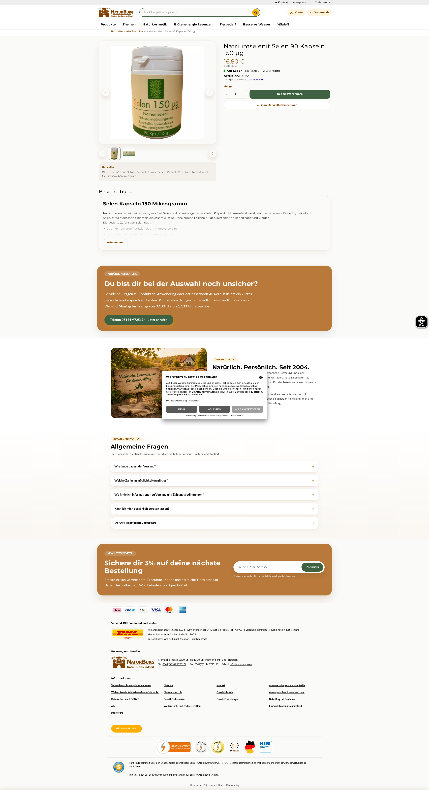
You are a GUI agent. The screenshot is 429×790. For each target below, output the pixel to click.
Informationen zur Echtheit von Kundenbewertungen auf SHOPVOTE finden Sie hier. (174, 775)
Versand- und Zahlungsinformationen (131, 685)
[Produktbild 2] (129, 153)
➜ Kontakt (281, 2)
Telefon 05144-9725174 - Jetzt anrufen (139, 320)
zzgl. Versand (255, 79)
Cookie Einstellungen (228, 699)
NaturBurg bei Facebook (282, 699)
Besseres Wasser (256, 24)
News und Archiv (173, 692)
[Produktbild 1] (114, 153)
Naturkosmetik (155, 24)
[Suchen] (255, 12)
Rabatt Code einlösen (175, 699)
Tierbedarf (228, 24)
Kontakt (221, 685)
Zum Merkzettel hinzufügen (277, 105)
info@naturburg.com (241, 664)
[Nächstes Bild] (209, 92)
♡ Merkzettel (323, 2)
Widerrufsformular (127, 728)
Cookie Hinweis (225, 692)
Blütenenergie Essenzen (193, 24)
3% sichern (312, 567)
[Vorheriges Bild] (105, 92)
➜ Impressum (301, 2)
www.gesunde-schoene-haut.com (286, 692)
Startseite (117, 31)
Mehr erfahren (115, 242)
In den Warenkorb (290, 94)
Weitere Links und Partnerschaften (182, 706)
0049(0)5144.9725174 (174, 664)
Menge (228, 86)
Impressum (117, 713)
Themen (129, 24)
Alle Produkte (134, 31)
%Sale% (283, 24)
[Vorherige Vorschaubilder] (102, 153)
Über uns (168, 685)
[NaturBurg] (116, 12)
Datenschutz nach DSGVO (125, 699)
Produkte (108, 24)
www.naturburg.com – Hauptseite (287, 685)
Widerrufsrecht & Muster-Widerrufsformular (135, 692)
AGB (113, 706)
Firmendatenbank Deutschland (285, 706)
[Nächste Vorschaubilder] (212, 153)
